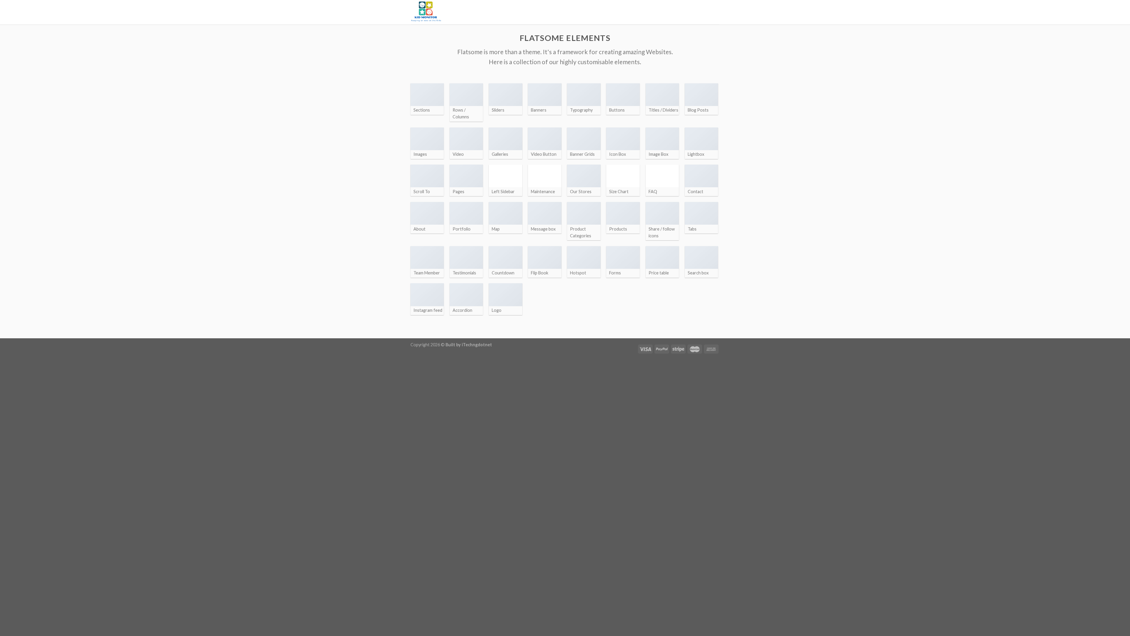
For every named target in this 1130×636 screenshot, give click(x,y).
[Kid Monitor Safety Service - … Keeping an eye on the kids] (440, 12)
